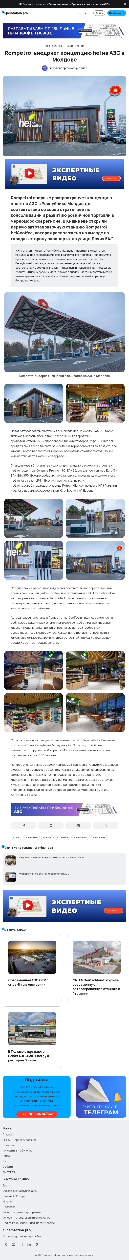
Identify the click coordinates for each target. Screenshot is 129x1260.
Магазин (33, 837)
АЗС (17, 837)
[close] (125, 4)
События (8, 1166)
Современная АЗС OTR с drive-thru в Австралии (28, 982)
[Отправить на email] (78, 825)
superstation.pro (54, 1255)
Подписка (115, 13)
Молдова (100, 837)
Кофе (48, 837)
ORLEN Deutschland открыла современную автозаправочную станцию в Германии (96, 986)
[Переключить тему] (84, 13)
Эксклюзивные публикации (20, 1191)
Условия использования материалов (26, 1217)
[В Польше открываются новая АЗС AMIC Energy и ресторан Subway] (32, 1028)
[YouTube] (13, 1244)
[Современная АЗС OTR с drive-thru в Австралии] (32, 957)
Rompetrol (81, 837)
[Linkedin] (29, 1244)
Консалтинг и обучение (18, 1150)
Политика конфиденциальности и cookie (29, 1223)
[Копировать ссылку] (105, 825)
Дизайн (64, 837)
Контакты (9, 1172)
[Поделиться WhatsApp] (51, 825)
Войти (99, 13)
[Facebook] (37, 1244)
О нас (6, 1156)
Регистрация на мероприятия (22, 1212)
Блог (6, 1161)
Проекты (8, 1145)
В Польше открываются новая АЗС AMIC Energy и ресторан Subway (28, 1055)
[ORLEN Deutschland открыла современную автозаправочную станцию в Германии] (97, 957)
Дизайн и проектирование (20, 1140)
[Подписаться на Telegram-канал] (101, 1097)
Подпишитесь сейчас (36, 1113)
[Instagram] (21, 1244)
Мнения (8, 1201)
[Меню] (89, 13)
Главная (8, 1134)
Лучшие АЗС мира (14, 1196)
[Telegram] (6, 1244)
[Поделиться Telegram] (23, 825)
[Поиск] (79, 13)
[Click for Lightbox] (64, 332)
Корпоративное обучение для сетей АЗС (44, 873)
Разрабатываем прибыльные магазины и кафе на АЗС (52, 857)
